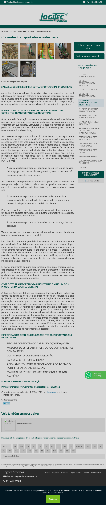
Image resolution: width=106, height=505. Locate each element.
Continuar (53, 499)
